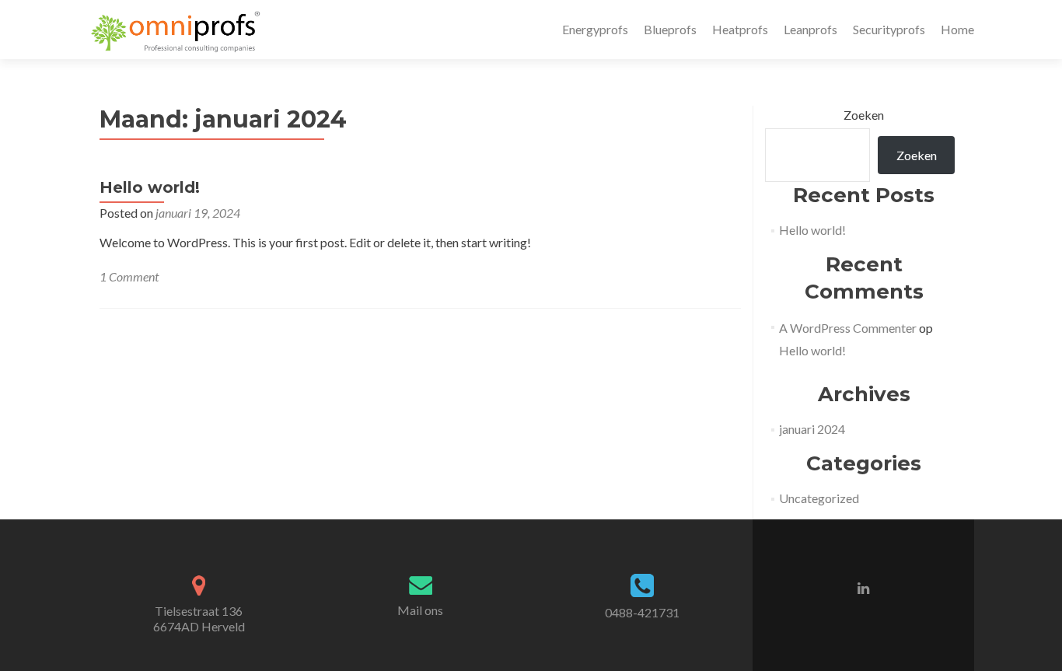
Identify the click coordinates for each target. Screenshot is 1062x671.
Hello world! (150, 187)
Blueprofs (670, 29)
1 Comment (129, 276)
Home (957, 29)
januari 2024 (812, 428)
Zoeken (864, 114)
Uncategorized (819, 498)
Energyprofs (595, 29)
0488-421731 (642, 612)
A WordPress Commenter (848, 327)
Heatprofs (740, 29)
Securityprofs (889, 29)
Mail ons (420, 610)
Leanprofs (810, 29)
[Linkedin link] (863, 587)
